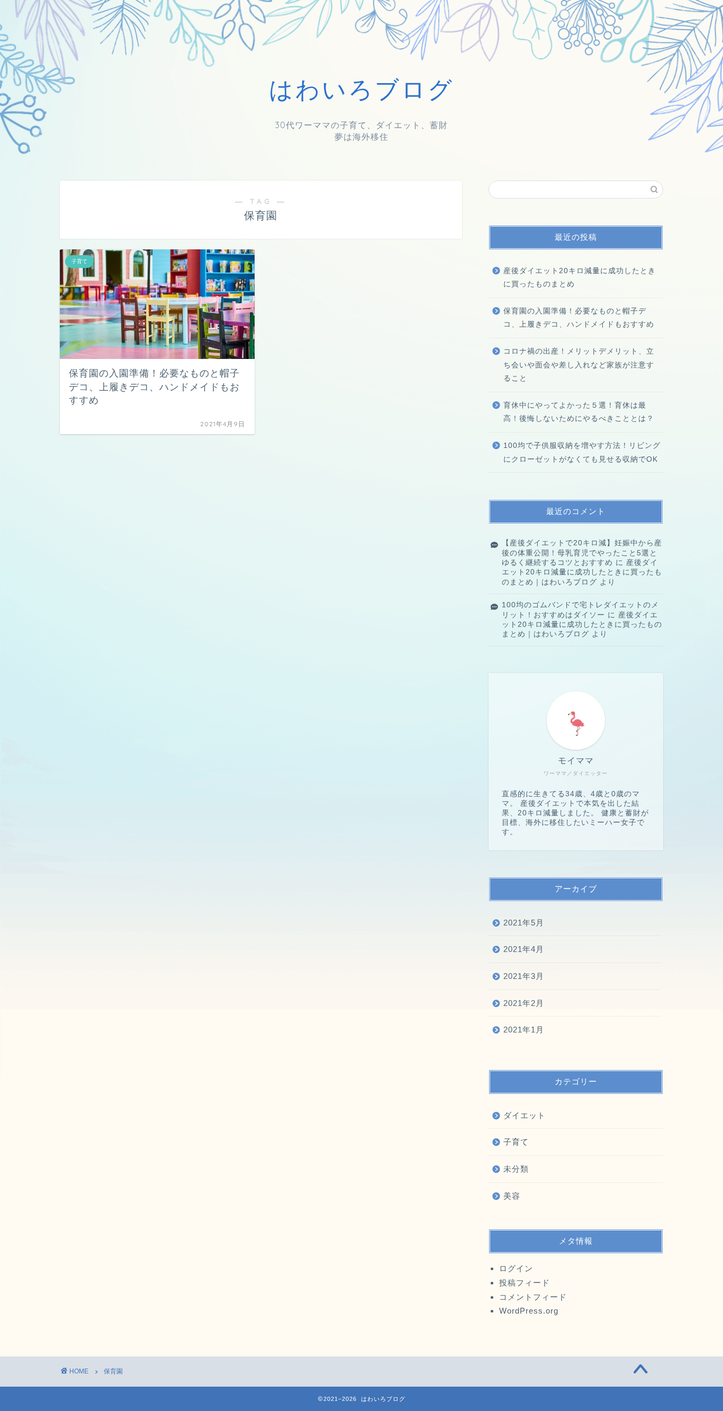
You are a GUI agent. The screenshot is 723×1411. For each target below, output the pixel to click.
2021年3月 (523, 976)
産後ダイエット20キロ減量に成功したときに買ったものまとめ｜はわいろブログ (582, 572)
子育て (516, 1141)
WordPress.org (528, 1310)
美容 (511, 1195)
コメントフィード (533, 1296)
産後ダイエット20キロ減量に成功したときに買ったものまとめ (579, 278)
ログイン (516, 1268)
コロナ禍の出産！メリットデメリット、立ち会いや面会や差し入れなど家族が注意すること (578, 364)
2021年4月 (523, 949)
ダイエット (524, 1115)
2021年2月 (523, 1003)
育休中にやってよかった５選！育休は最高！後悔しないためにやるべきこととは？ (578, 412)
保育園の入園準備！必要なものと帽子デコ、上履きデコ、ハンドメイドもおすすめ (578, 318)
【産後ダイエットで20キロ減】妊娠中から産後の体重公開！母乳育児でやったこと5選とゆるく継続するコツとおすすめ (582, 553)
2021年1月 (523, 1029)
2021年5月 (523, 922)
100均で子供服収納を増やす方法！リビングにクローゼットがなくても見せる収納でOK (582, 452)
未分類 (516, 1168)
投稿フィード (524, 1282)
